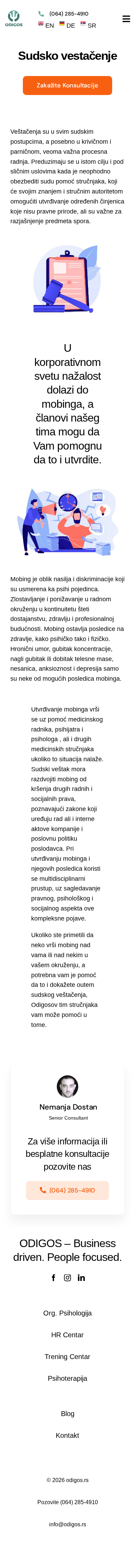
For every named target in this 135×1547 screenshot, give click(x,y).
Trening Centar (67, 1356)
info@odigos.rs (67, 1524)
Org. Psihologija (67, 1313)
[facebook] (53, 1277)
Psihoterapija (67, 1378)
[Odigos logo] (13, 13)
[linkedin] (81, 1277)
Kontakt (67, 1435)
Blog (67, 1413)
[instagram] (67, 1277)
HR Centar (67, 1335)
